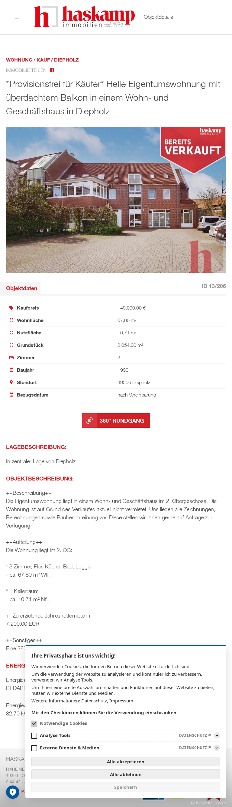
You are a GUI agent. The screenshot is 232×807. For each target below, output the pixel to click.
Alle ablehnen (126, 774)
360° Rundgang (122, 420)
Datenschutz (94, 701)
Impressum (121, 701)
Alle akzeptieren (125, 761)
